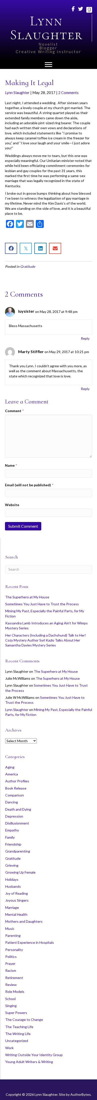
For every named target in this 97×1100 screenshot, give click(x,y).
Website (12, 505)
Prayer (10, 963)
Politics (11, 956)
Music (9, 928)
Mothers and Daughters (24, 921)
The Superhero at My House (27, 597)
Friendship (13, 844)
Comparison (14, 795)
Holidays (11, 879)
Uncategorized (16, 1041)
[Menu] (48, 65)
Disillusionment (17, 823)
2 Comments (68, 92)
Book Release (15, 788)
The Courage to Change (24, 1019)
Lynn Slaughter (17, 92)
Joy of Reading (16, 893)
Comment (14, 411)
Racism (10, 970)
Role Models (14, 991)
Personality (14, 949)
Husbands (13, 886)
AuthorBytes (80, 1094)
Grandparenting (17, 851)
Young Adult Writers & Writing (29, 1062)
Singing (11, 1006)
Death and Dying (18, 809)
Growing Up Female (20, 872)
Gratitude (27, 266)
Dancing (11, 802)
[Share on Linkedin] (40, 248)
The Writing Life (18, 1034)
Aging (9, 767)
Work (9, 1048)
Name (11, 465)
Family (10, 837)
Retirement (14, 978)
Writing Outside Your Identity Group (34, 1055)
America (11, 774)
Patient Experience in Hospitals (29, 942)
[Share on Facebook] (11, 248)
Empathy (12, 830)
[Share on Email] (55, 248)
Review (11, 984)
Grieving (11, 865)
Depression (14, 816)
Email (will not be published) (29, 485)
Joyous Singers (17, 900)
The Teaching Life (19, 1027)
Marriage (12, 907)
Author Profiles (17, 781)
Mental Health (16, 914)
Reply (85, 338)
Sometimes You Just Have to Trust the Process (42, 604)
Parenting (13, 935)
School (10, 999)
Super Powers (16, 1012)
